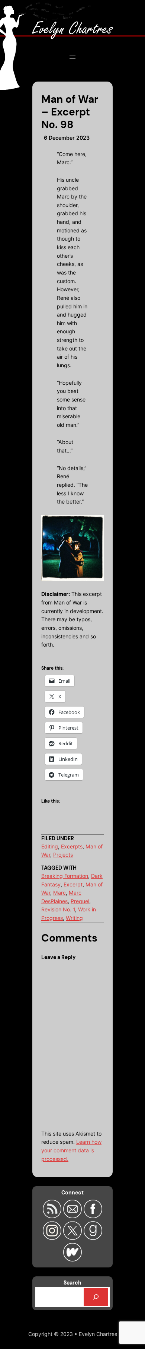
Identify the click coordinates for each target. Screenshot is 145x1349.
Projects (63, 854)
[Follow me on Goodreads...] (93, 1237)
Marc (59, 892)
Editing (49, 846)
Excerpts (72, 846)
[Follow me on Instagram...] (53, 1237)
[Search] (96, 1297)
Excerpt (73, 884)
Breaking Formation (64, 876)
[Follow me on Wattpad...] (72, 1259)
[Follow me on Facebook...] (93, 1216)
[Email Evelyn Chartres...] (73, 1216)
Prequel (80, 901)
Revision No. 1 (58, 909)
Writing (74, 918)
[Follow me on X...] (73, 1237)
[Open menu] (72, 57)
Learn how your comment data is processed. (71, 1150)
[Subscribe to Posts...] (53, 1216)
